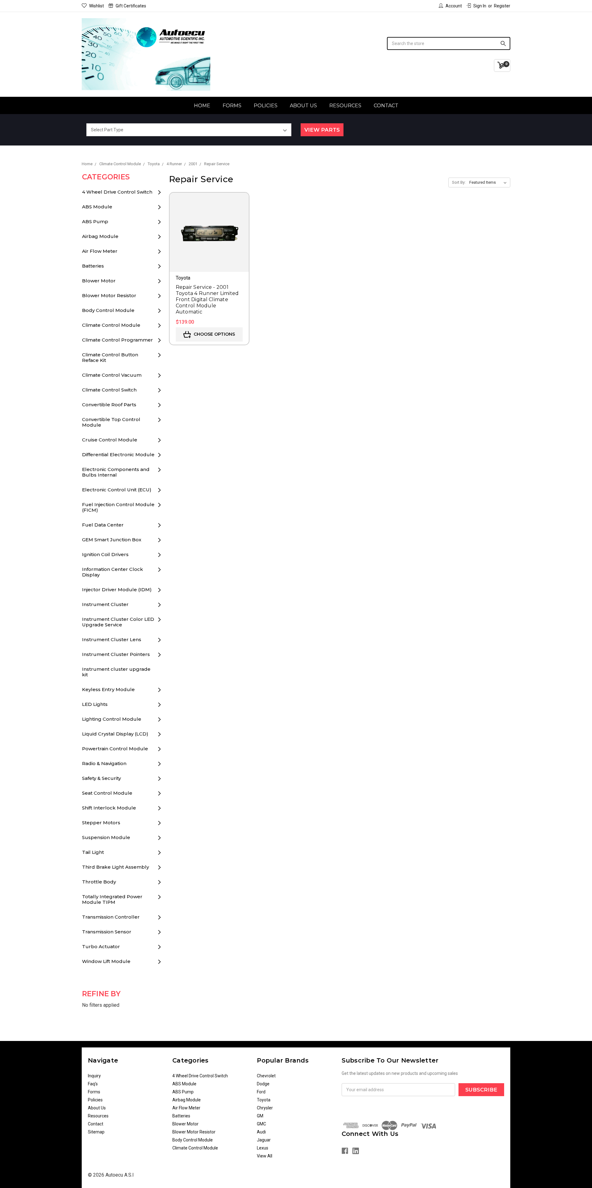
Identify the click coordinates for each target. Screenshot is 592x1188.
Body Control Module (108, 310)
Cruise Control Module (109, 440)
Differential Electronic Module (118, 454)
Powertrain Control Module (115, 749)
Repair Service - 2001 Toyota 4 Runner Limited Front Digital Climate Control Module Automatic (207, 299)
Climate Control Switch (109, 390)
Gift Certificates (131, 5)
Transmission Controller (111, 917)
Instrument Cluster (105, 604)
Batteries (93, 266)
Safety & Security (101, 778)
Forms (232, 106)
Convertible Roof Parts (109, 405)
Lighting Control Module (111, 719)
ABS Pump (95, 221)
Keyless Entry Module (108, 689)
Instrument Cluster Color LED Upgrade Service (118, 622)
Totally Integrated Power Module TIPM (112, 899)
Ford (261, 1091)
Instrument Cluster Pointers (116, 654)
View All (264, 1155)
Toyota (263, 1099)
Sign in (479, 5)
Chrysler (265, 1107)
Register (502, 5)
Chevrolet (266, 1075)
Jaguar (264, 1139)
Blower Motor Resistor (109, 295)
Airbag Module (100, 236)
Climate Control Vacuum (112, 375)
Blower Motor (99, 281)
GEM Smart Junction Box (111, 540)
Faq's (93, 1083)
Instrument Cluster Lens (111, 639)
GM (260, 1115)
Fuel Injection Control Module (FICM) (118, 507)
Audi (261, 1131)
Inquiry (94, 1075)
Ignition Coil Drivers (105, 554)
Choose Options (213, 334)
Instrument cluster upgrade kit (116, 672)
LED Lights (95, 704)
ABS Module (97, 207)
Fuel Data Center (103, 525)
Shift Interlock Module (109, 808)
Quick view (209, 223)
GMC (261, 1123)
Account (454, 5)
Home (202, 106)
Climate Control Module (111, 325)
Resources (345, 106)
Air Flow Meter (99, 251)
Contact (386, 106)
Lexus (262, 1147)
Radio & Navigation (104, 763)
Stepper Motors (101, 822)
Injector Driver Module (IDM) (117, 589)
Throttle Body (99, 882)
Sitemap (96, 1131)
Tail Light (93, 852)
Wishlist (96, 5)
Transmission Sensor (106, 932)
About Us (303, 106)
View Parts (322, 130)
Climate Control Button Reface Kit (110, 357)
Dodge (263, 1083)
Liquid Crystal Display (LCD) (115, 734)
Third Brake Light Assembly (115, 867)
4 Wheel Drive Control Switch (117, 192)
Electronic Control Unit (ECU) (116, 490)
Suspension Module (106, 837)
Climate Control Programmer (117, 340)
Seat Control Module (107, 793)
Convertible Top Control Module (111, 422)
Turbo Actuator (101, 946)
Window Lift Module (106, 961)
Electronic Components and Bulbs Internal (116, 472)
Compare (209, 241)
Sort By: (459, 182)
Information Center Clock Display (112, 572)
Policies (266, 106)
